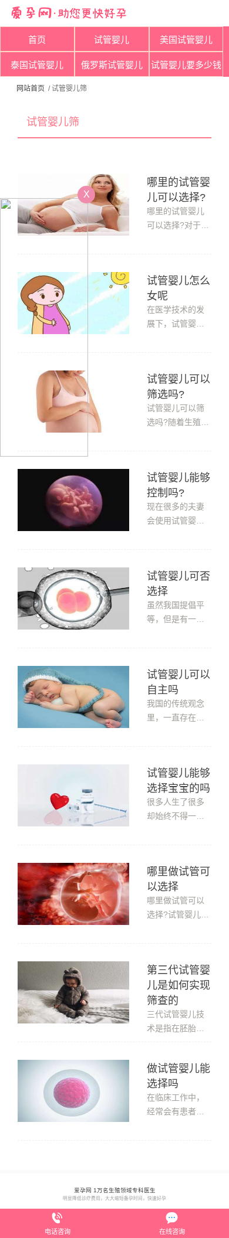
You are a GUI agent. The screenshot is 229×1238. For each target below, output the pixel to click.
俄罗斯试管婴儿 (112, 65)
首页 (37, 40)
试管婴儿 (111, 40)
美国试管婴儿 (186, 40)
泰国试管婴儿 (37, 65)
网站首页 (30, 88)
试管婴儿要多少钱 (186, 65)
